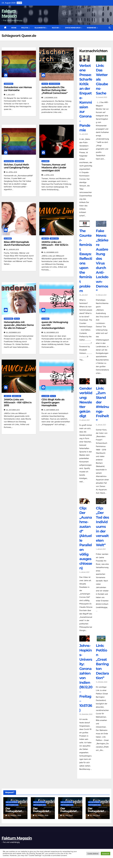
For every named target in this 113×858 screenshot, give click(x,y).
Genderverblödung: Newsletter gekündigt (85, 402)
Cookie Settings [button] (93, 853)
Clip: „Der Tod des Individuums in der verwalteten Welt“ (102, 526)
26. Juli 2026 (67, 815)
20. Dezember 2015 (13, 332)
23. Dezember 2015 (51, 252)
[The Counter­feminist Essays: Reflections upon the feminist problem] (84, 225)
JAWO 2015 (45, 238)
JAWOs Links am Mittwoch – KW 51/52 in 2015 (54, 245)
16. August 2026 (41, 815)
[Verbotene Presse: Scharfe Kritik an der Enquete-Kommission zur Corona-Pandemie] (84, 60)
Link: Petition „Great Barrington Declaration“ (102, 661)
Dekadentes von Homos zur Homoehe (18, 89)
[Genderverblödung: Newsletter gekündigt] (84, 383)
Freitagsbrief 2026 (12, 805)
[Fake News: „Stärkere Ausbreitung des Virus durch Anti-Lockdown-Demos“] (101, 225)
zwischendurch (73, 28)
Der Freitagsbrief (11, 802)
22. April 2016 (11, 172)
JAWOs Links (54, 238)
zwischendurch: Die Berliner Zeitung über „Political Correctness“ (54, 90)
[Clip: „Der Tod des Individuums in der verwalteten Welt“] (101, 502)
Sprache (44, 83)
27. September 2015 (51, 410)
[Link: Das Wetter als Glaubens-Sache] (101, 60)
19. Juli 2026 (95, 815)
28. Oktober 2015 (13, 410)
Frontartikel (9, 161)
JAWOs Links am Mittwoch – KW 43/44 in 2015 (18, 402)
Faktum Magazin (17, 838)
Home (13, 28)
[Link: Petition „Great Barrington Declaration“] (101, 640)
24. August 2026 (14, 815)
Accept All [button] (105, 853)
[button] (109, 28)
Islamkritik (40, 28)
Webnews (92, 28)
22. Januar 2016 (12, 249)
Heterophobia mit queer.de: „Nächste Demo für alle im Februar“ (19, 325)
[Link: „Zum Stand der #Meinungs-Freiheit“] (101, 383)
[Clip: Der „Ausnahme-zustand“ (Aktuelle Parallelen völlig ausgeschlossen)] (84, 502)
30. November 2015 (51, 332)
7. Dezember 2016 (50, 97)
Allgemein (45, 161)
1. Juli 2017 (10, 94)
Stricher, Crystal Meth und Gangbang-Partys (16, 166)
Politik (25, 28)
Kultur (55, 28)
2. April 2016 (49, 175)
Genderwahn (9, 83)
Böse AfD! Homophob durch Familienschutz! (17, 243)
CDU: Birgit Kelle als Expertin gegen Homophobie (52, 402)
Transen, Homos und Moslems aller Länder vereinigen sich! (53, 167)
